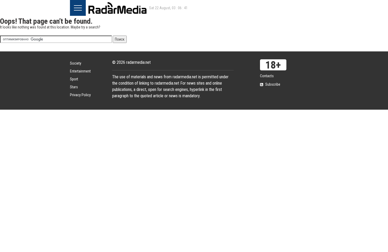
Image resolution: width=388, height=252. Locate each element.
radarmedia (117, 8)
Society (75, 63)
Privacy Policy (80, 95)
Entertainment (80, 71)
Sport (74, 79)
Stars (74, 87)
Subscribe (272, 84)
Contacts (267, 76)
